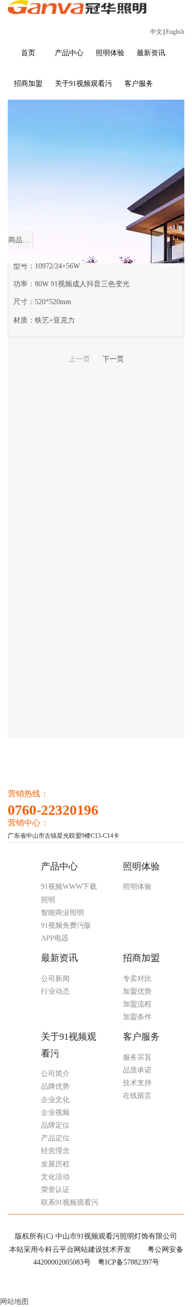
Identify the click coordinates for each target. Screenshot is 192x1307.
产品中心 (59, 866)
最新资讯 (59, 958)
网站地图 (14, 1301)
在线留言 (137, 1095)
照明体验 (141, 866)
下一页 (113, 359)
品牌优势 (55, 1086)
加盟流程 (137, 1004)
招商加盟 (141, 958)
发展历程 (55, 1164)
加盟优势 (137, 991)
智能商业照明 (62, 912)
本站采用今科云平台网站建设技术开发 (70, 1249)
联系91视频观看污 (69, 1202)
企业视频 (55, 1112)
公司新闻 (55, 978)
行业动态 (55, 991)
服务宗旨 (137, 1057)
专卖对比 (137, 978)
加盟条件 (137, 1017)
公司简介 (55, 1073)
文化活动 (55, 1177)
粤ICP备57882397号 (128, 1262)
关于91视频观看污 (68, 1044)
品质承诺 (137, 1070)
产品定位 (55, 1138)
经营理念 (55, 1151)
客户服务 (141, 1036)
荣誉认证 (55, 1190)
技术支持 (137, 1083)
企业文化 (55, 1100)
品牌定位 (55, 1125)
